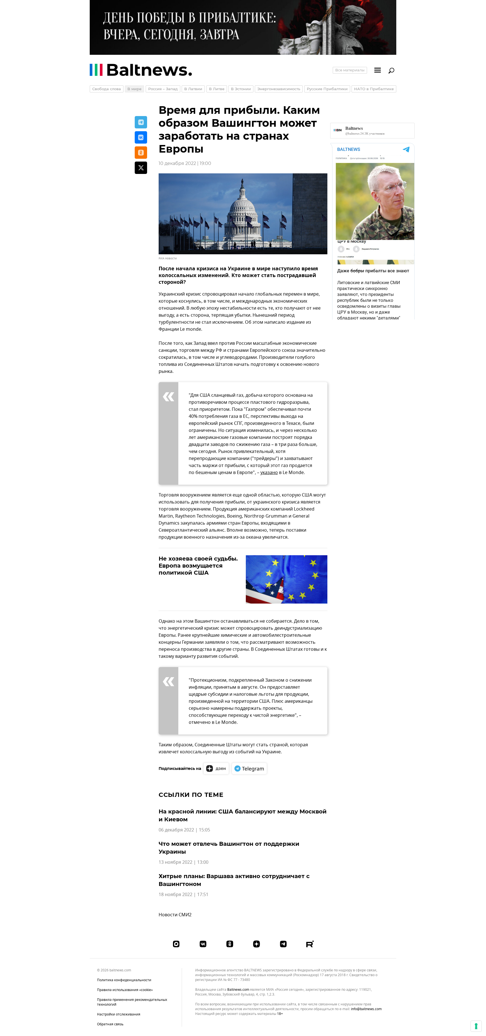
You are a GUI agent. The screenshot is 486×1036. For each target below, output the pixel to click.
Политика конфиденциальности (124, 980)
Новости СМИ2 (175, 915)
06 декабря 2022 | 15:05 (184, 830)
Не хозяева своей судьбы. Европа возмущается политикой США (198, 565)
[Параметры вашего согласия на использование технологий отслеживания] (476, 1026)
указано (269, 472)
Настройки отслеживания (118, 1014)
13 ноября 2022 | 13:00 (183, 862)
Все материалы (349, 70)
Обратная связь (110, 1024)
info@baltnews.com (366, 1009)
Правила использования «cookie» (125, 989)
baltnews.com (238, 989)
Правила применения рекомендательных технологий (132, 1002)
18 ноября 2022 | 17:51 (183, 894)
